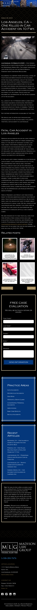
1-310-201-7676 (31, 2)
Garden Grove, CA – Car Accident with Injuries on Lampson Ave (16, 472)
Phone (6, 333)
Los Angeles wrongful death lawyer (14, 224)
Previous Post (7, 288)
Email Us (4, 588)
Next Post (31, 288)
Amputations (11, 408)
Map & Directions (7, 574)
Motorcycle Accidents (15, 393)
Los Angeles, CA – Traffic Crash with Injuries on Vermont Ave (16, 464)
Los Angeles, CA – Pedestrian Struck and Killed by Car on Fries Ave (17, 457)
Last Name (7, 326)
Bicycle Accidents (13, 414)
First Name (7, 318)
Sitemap (17, 605)
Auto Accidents (12, 390)
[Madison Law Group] (18, 548)
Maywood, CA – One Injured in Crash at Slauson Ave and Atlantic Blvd (18, 442)
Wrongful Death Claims (15, 399)
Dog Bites (10, 396)
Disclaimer (9, 605)
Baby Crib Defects (13, 411)
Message (6, 348)
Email (5, 341)
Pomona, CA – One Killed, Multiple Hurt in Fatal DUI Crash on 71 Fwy (16, 450)
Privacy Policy (26, 605)
